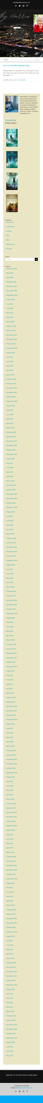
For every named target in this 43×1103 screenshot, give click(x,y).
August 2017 (10, 671)
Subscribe (9, 120)
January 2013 (11, 914)
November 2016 (11, 711)
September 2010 (12, 1038)
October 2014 (11, 821)
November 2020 (11, 498)
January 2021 (11, 489)
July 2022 (9, 410)
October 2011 (10, 980)
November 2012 (11, 923)
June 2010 (9, 1051)
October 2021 (11, 450)
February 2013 (11, 910)
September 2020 (12, 507)
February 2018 (11, 644)
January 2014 (11, 861)
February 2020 (11, 538)
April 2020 (9, 529)
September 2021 (12, 454)
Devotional (9, 222)
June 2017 (9, 680)
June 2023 (9, 361)
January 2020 (11, 542)
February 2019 (11, 591)
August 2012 (10, 936)
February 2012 (11, 963)
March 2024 (10, 321)
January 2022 (11, 436)
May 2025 (9, 273)
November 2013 (11, 870)
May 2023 (9, 366)
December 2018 (11, 600)
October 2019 (11, 556)
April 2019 (9, 582)
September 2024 (12, 295)
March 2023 (10, 375)
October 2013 (11, 874)
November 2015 (11, 764)
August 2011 (10, 989)
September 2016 (12, 719)
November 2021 (11, 445)
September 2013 (12, 879)
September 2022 (12, 401)
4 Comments (22, 80)
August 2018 (10, 618)
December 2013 (11, 865)
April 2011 (9, 1007)
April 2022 (9, 423)
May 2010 (9, 1055)
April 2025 (9, 277)
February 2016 (11, 750)
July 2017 (9, 675)
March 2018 (10, 640)
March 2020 (10, 534)
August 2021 (10, 459)
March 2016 (10, 746)
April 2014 (9, 848)
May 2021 (9, 472)
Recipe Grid (10, 244)
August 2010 (10, 1042)
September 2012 (12, 932)
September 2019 (12, 560)
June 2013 (9, 892)
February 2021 (11, 485)
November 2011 (11, 976)
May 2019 (9, 578)
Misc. (8, 235)
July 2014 (9, 834)
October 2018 (11, 609)
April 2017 (9, 688)
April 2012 (9, 954)
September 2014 (12, 825)
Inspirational (10, 226)
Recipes (9, 249)
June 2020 (9, 520)
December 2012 (11, 918)
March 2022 (10, 428)
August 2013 (10, 883)
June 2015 (9, 786)
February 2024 (11, 326)
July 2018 (9, 622)
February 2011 (11, 1016)
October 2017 (11, 662)
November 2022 (11, 392)
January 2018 (11, 649)
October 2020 (11, 503)
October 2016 (11, 715)
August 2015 (10, 777)
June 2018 (9, 627)
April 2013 (9, 901)
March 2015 (10, 799)
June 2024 (9, 308)
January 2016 (11, 755)
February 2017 (11, 697)
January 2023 (11, 383)
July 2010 (9, 1047)
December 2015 (11, 759)
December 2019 (11, 547)
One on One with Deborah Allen (16, 66)
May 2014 (9, 843)
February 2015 (11, 803)
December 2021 (11, 441)
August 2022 (10, 405)
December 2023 (11, 335)
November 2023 (11, 339)
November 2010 (11, 1029)
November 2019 (11, 551)
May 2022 (9, 419)
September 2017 (12, 666)
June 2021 (9, 467)
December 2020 (11, 494)
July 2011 (9, 994)
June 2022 (9, 414)
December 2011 (11, 971)
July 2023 (9, 357)
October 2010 (11, 1033)
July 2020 (9, 516)
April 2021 (9, 476)
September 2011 (11, 985)
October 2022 (11, 397)
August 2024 (10, 299)
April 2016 (9, 742)
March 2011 (10, 1011)
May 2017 (9, 684)
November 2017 (11, 658)
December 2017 (11, 653)
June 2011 (9, 998)
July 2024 (9, 304)
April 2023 (9, 370)
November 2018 (11, 604)
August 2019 (10, 565)
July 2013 (9, 887)
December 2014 (11, 812)
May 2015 (9, 790)
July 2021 (9, 463)
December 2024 (11, 286)
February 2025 (11, 282)
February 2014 (11, 856)
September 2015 (12, 772)
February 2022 (11, 432)
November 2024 (11, 290)
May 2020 (9, 525)
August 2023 (10, 352)
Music (15, 80)
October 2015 (11, 768)
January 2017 (11, 702)
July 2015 (9, 781)
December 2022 (11, 388)
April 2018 (9, 635)
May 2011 (9, 1002)
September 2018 (12, 613)
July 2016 (9, 728)
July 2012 (9, 941)
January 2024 (11, 330)
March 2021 (10, 481)
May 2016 (9, 737)
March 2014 (10, 852)
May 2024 (9, 313)
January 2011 (10, 1020)
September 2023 (12, 348)
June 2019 (9, 573)
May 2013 (9, 896)
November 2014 (11, 817)
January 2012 (11, 967)
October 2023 (11, 344)
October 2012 (11, 927)
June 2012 (9, 945)
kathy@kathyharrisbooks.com (21, 2)
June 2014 (9, 839)
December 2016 (11, 706)
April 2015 (9, 795)
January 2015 (11, 808)
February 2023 (11, 379)
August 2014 (10, 830)
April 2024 (9, 317)
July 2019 (9, 569)
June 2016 (9, 733)
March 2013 (10, 905)
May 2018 (9, 631)
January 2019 (11, 596)
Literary (8, 231)
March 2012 (10, 958)
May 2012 (9, 949)
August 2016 (10, 724)
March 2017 (10, 693)
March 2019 (10, 587)
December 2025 (11, 268)
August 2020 (10, 512)
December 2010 (11, 1024)
